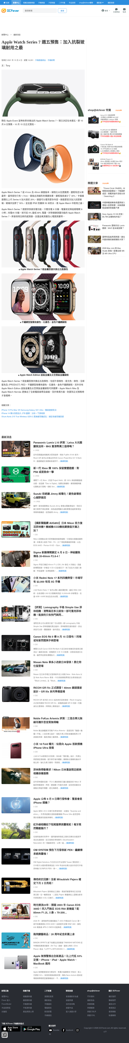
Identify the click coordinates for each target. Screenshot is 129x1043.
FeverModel (6, 1004)
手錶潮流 (48, 1015)
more (118, 110)
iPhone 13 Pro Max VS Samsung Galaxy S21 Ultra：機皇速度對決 (29, 410)
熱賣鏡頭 (90, 1007)
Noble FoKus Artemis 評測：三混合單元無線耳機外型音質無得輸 (57, 720)
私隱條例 (112, 1015)
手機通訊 (48, 1004)
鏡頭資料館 (27, 1000)
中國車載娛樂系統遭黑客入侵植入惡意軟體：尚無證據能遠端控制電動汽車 (113, 205)
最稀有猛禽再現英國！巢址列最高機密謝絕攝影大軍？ (113, 238)
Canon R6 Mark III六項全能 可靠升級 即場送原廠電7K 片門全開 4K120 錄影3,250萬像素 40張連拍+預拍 (111, 148)
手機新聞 (51, 60)
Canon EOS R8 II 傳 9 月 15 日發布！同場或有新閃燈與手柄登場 (57, 638)
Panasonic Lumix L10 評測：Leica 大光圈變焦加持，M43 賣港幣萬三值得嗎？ (57, 444)
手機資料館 (27, 1004)
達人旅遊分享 (71, 1011)
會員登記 (112, 1007)
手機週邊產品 (40, 60)
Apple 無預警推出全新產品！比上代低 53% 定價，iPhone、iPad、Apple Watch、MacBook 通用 (57, 959)
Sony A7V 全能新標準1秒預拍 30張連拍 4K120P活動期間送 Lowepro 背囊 (110, 118)
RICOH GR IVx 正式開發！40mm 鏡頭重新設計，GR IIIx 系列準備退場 (57, 689)
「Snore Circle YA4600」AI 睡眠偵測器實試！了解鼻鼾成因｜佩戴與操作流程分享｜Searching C (113, 192)
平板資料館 (27, 1007)
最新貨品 (90, 1000)
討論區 (4, 1011)
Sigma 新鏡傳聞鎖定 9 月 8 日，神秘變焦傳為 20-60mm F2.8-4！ (56, 554)
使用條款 (112, 1011)
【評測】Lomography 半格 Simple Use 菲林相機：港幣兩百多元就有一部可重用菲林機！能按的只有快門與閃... (57, 611)
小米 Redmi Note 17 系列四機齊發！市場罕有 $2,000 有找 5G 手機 (58, 579)
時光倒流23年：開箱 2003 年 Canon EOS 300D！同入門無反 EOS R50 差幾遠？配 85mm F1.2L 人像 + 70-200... (56, 908)
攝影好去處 (72, 996)
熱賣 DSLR (91, 1011)
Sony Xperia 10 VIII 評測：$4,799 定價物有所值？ (113, 215)
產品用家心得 (28, 1011)
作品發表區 (6, 1007)
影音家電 (48, 1011)
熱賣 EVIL (91, 1015)
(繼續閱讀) (64, 461)
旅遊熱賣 (69, 1000)
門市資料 (90, 996)
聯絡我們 (112, 1000)
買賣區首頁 (48, 996)
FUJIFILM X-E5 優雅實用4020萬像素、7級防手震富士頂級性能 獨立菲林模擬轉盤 (111, 133)
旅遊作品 (69, 1007)
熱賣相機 (90, 1004)
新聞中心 (5, 34)
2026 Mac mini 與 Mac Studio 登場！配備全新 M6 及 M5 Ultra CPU (113, 251)
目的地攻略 (70, 1004)
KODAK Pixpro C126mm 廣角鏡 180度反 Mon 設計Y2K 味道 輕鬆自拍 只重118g (111, 162)
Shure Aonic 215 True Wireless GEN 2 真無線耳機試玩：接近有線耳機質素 (33, 416)
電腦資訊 (48, 1007)
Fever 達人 (6, 1000)
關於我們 (112, 996)
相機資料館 (27, 996)
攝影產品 (48, 1000)
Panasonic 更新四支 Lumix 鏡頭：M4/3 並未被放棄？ (113, 226)
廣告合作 (112, 1004)
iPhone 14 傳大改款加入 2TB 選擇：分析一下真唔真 (23, 413)
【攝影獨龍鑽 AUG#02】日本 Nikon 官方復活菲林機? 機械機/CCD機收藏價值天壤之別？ (57, 526)
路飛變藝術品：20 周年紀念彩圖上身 (54, 934)
